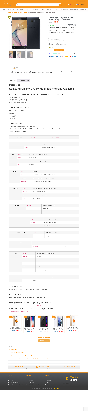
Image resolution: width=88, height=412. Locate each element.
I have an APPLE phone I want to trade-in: (21, 368)
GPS (24, 259)
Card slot (29, 205)
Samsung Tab (64, 9)
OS (24, 188)
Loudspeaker (35, 242)
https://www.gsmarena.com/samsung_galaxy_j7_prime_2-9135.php (25, 305)
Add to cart (59, 50)
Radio (24, 266)
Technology (32, 137)
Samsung (35, 9)
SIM (18, 164)
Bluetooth (25, 256)
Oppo (43, 9)
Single (32, 219)
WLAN (24, 253)
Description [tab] (13, 80)
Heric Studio (56, 394)
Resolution (23, 178)
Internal (28, 208)
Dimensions (20, 154)
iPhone (27, 9)
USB (24, 270)
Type (22, 171)
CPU (24, 195)
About (21, 9)
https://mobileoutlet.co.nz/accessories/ (18, 311)
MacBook (49, 9)
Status (26, 147)
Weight (19, 157)
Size (22, 174)
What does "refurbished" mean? (18, 358)
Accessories (73, 9)
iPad (56, 9)
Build (19, 161)
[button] (40, 18)
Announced (27, 144)
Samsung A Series (22, 12)
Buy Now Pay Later (12, 9)
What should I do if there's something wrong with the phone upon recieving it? (30, 365)
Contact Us (83, 9)
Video (32, 225)
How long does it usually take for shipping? (21, 361)
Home (3, 9)
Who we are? (14, 349)
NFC (24, 263)
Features (33, 222)
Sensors (24, 277)
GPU (24, 198)
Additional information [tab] (23, 80)
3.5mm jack (35, 246)
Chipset (25, 191)
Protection (23, 181)
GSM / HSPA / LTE (55, 137)
